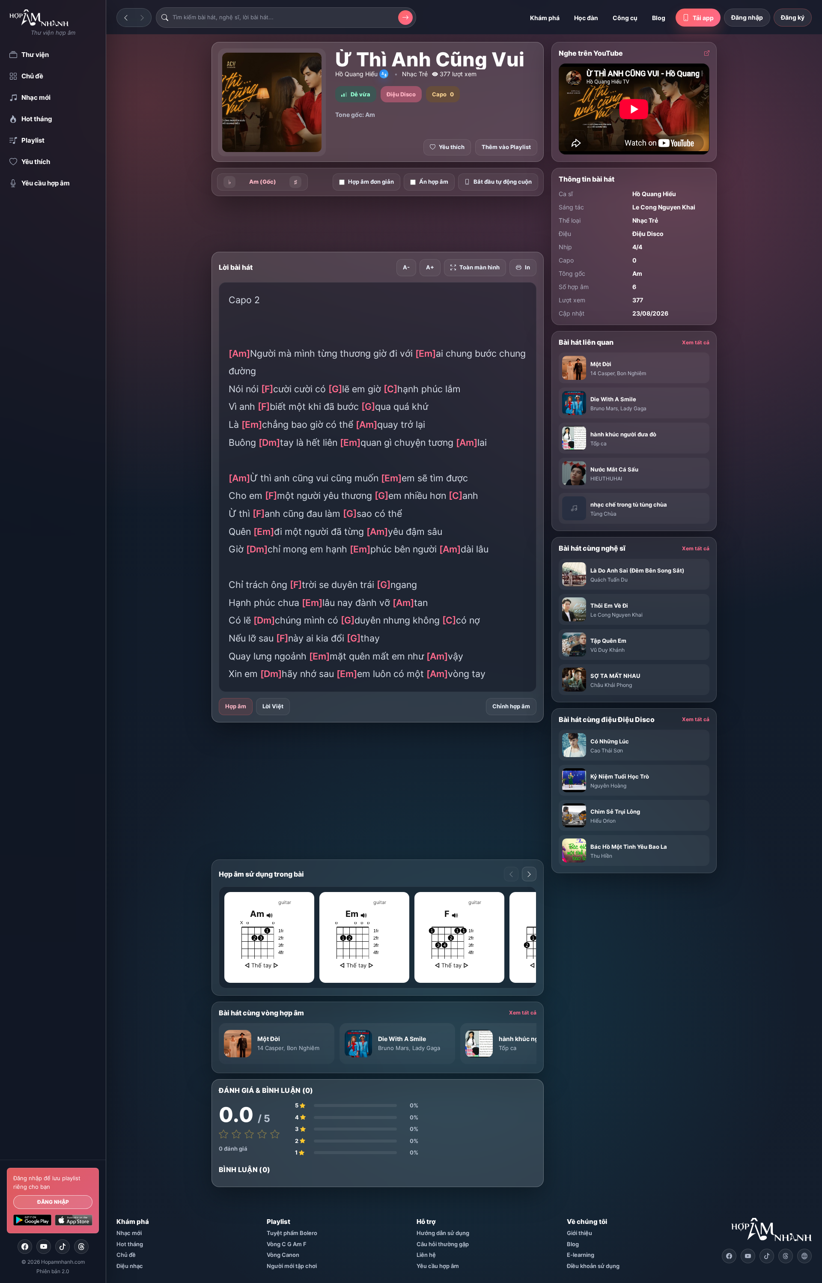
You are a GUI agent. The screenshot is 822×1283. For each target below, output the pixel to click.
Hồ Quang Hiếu (356, 74)
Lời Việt (272, 706)
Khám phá (545, 17)
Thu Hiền (601, 856)
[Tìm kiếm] (405, 17)
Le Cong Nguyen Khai (663, 207)
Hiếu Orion (603, 821)
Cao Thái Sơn (606, 750)
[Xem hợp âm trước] (511, 874)
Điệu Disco (648, 233)
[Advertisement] (167, 176)
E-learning (580, 1254)
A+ (430, 267)
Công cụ (625, 17)
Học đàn (586, 17)
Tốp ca (507, 1047)
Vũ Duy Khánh (607, 650)
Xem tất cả (522, 1012)
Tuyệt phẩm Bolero (292, 1232)
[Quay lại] (126, 17)
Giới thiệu (579, 1232)
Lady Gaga (426, 1047)
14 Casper (270, 1047)
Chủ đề (126, 1254)
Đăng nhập (53, 1202)
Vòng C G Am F (287, 1244)
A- (406, 267)
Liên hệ (426, 1254)
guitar (284, 902)
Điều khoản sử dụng (593, 1265)
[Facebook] (25, 1246)
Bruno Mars (393, 1047)
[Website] (804, 1256)
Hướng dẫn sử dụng (443, 1232)
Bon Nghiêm (303, 1047)
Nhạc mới (129, 1232)
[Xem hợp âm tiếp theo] (529, 874)
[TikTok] (62, 1246)
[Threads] (81, 1246)
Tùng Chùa (603, 513)
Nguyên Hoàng (608, 785)
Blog (658, 17)
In (527, 267)
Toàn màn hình (479, 267)
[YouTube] (43, 1246)
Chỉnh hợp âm (511, 706)
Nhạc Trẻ (415, 74)
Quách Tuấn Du (609, 579)
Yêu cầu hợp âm (438, 1265)
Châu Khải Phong (611, 685)
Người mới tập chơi (292, 1265)
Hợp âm (235, 706)
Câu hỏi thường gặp (443, 1244)
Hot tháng (129, 1244)
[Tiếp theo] (142, 17)
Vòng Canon (283, 1254)
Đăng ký (792, 17)
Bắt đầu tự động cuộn (503, 181)
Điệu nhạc (129, 1265)
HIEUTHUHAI (606, 478)
